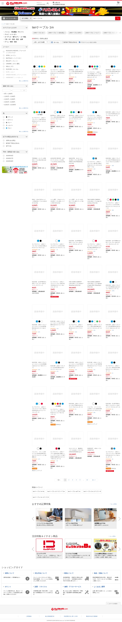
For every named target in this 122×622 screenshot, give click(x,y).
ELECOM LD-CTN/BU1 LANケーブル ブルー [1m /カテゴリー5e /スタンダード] (113, 242)
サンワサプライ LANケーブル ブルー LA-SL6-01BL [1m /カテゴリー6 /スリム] (39, 245)
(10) (39, 249)
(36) (76, 331)
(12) (94, 168)
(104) (113, 290)
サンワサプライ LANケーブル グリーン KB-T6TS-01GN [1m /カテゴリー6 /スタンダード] (39, 120)
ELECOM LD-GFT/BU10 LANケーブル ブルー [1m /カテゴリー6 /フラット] (39, 283)
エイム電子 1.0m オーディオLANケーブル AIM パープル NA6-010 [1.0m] (58, 201)
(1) (38, 125)
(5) (75, 77)
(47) (39, 331)
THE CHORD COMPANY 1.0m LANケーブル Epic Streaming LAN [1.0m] (94, 201)
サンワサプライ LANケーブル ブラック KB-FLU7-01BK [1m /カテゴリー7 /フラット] (76, 327)
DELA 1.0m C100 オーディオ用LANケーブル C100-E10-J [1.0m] (39, 201)
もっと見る (114, 504)
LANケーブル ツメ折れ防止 (56, 32)
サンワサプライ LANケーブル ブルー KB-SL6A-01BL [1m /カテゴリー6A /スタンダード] (113, 368)
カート (118, 5)
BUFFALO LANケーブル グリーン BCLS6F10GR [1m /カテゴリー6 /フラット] (76, 117)
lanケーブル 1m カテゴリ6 (41, 497)
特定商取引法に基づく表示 (71, 616)
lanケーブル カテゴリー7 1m (56, 491)
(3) (112, 409)
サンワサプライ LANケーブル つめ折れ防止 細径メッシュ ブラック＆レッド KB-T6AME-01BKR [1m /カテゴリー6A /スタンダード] (58, 455)
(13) (57, 328)
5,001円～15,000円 (10, 104)
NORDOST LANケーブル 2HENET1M (94, 449)
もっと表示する (24, 81)
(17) (39, 459)
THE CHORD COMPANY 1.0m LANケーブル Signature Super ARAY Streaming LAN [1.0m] (94, 284)
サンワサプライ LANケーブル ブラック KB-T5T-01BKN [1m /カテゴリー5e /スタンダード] (58, 412)
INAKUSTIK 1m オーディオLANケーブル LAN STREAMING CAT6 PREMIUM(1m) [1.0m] (76, 161)
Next (119, 519)
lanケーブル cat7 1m (74, 491)
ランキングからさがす (53, 21)
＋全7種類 (95, 69)
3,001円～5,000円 (9, 102)
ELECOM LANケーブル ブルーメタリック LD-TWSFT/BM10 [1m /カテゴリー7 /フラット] (58, 324)
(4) (112, 75)
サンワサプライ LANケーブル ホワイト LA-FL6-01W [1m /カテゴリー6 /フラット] (58, 245)
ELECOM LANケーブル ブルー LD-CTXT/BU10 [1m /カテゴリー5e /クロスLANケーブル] (113, 161)
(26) (113, 165)
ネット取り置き (85, 21)
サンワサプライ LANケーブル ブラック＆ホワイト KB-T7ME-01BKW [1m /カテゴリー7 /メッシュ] (94, 246)
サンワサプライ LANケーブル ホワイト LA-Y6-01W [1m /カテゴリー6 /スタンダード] (113, 205)
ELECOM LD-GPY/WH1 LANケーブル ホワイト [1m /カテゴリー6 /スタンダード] (113, 405)
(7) (57, 121)
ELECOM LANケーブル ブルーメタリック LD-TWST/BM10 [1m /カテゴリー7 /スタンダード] (94, 365)
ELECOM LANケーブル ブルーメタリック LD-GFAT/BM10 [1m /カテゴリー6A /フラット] (39, 327)
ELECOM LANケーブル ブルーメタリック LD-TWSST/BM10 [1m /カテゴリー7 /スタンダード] (76, 365)
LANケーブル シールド (92, 32)
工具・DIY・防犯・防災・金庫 (14, 39)
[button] (114, 33)
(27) (57, 371)
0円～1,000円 (8, 93)
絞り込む (56, 42)
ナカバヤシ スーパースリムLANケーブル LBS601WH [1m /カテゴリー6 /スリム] (94, 408)
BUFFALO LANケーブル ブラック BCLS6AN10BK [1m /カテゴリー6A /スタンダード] (76, 72)
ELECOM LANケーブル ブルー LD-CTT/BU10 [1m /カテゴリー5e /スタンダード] (76, 405)
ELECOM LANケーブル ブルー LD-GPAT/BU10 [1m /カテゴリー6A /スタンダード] (113, 326)
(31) (94, 251)
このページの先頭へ (113, 603)
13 (87, 480)
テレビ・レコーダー (11, 34)
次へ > (94, 480)
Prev (33, 519)
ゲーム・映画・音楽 (11, 42)
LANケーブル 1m (38, 32)
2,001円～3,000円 (9, 99)
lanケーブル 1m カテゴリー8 (92, 491)
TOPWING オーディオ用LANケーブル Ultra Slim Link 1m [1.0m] (39, 160)
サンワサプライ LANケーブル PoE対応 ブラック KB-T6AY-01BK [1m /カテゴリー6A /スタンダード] (94, 74)
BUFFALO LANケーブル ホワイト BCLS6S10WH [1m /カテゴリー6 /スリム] (58, 117)
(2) (57, 77)
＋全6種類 (58, 406)
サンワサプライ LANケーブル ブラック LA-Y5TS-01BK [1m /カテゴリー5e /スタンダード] (39, 72)
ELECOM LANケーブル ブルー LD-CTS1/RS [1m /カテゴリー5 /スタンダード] (113, 113)
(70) (113, 330)
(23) (94, 330)
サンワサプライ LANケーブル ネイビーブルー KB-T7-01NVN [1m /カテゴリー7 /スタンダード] (39, 409)
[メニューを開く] (2, 3)
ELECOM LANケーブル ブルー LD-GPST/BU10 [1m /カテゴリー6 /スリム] (58, 367)
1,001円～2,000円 (9, 96)
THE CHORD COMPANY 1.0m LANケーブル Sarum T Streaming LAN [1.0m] (76, 283)
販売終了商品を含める (70, 42)
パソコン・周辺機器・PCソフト (14, 32)
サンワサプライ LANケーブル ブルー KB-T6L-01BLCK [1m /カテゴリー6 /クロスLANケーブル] (94, 164)
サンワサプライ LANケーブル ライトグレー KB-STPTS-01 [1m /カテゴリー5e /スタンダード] (113, 454)
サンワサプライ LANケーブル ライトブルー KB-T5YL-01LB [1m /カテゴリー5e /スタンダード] (58, 284)
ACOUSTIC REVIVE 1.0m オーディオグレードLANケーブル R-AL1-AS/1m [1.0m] (58, 160)
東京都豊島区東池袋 (59, 3)
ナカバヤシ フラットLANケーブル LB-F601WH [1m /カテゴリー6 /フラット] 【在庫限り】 (39, 454)
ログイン (20, 21)
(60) (113, 210)
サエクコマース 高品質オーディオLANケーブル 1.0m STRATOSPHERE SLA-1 (76, 450)
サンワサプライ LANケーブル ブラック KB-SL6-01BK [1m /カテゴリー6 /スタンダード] (57, 72)
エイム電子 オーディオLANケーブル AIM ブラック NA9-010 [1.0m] (76, 201)
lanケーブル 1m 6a (38, 491)
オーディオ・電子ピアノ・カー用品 (15, 37)
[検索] (117, 18)
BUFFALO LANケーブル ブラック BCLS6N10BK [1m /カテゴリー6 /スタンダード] (94, 326)
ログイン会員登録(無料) (41, 3)
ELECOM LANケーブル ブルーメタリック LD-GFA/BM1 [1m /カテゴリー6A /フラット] (39, 365)
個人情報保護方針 (49, 616)
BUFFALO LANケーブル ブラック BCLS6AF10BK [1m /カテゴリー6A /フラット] (113, 71)
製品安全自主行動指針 (92, 616)
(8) (38, 77)
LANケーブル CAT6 (75, 32)
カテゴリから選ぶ (11, 18)
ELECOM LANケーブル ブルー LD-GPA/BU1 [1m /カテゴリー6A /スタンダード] (113, 287)
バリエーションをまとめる (88, 42)
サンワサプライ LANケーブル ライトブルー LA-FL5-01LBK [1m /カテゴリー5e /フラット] (94, 118)
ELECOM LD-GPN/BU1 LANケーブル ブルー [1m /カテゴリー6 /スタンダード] (76, 242)
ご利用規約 (29, 616)
